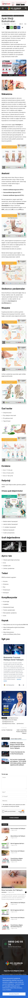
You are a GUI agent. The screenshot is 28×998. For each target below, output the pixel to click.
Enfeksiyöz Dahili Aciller (6, 887)
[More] (22, 27)
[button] (2, 8)
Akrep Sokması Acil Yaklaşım (18, 836)
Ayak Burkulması (20, 723)
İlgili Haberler (5, 738)
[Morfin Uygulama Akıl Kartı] (5, 845)
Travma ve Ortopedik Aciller (7, 15)
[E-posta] (8, 27)
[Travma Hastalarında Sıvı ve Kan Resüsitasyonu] (5, 754)
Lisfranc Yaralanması (7, 730)
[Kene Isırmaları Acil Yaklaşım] (5, 830)
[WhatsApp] (11, 27)
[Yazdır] (15, 27)
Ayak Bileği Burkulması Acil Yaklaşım (9, 719)
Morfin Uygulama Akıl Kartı (17, 843)
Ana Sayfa (4, 12)
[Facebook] (18, 27)
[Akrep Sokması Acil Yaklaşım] (5, 838)
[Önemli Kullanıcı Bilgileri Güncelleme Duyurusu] (5, 860)
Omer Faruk (6, 24)
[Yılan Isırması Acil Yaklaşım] (5, 853)
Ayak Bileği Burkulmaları (13, 717)
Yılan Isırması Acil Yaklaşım (17, 851)
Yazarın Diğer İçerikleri (16, 738)
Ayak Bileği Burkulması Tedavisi (8, 723)
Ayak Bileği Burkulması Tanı (7, 721)
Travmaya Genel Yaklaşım (18, 15)
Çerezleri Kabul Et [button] (14, 994)
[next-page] (5, 769)
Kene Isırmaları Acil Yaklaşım (18, 828)
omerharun (4, 892)
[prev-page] (3, 769)
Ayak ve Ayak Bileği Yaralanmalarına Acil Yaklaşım (21, 731)
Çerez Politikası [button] (6, 989)
